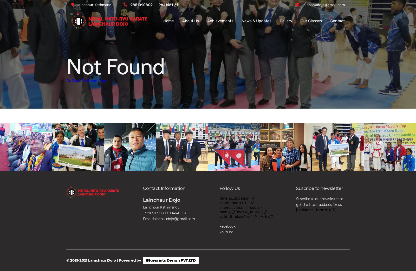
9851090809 (141, 5)
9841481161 (168, 5)
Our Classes (311, 21)
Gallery (286, 21)
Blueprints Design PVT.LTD (171, 260)
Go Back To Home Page (86, 80)
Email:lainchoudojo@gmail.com (169, 219)
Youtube (226, 232)
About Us (190, 21)
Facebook (227, 226)
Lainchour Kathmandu (95, 5)
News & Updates (256, 21)
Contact (337, 21)
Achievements (220, 21)
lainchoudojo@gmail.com (324, 5)
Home (168, 21)
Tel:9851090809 (155, 213)
